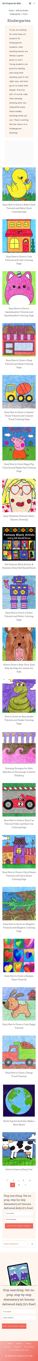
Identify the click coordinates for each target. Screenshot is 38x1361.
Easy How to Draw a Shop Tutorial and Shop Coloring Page (19, 364)
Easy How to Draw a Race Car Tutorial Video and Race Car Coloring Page (19, 824)
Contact (19, 1343)
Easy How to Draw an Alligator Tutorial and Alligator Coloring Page (19, 927)
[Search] (32, 1244)
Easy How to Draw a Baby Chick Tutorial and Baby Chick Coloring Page (19, 208)
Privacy (7, 1347)
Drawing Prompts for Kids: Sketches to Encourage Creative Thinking (19, 772)
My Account (29, 1347)
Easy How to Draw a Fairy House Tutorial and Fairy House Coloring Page (19, 876)
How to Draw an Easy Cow (18, 1169)
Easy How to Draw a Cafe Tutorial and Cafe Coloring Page (19, 260)
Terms (28, 1343)
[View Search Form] (34, 3)
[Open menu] (30, 3)
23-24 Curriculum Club (19, 1350)
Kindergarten (15, 14)
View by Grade (21, 10)
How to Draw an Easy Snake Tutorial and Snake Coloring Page (19, 720)
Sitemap (17, 1347)
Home (11, 10)
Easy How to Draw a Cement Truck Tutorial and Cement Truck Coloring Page (19, 416)
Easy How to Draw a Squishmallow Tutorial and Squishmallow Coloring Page (19, 312)
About (9, 1343)
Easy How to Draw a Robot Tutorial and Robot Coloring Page (19, 616)
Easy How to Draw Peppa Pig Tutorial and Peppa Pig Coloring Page (19, 467)
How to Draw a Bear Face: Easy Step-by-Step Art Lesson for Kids (19, 668)
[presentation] (19, 184)
